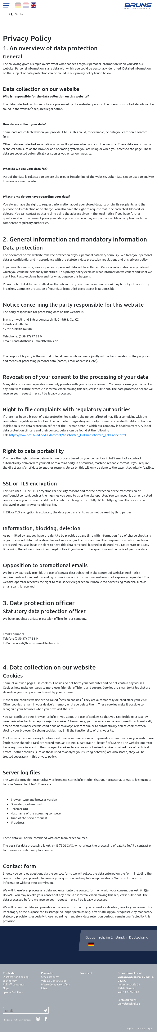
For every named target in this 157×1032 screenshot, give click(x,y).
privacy (141, 1028)
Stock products (50, 976)
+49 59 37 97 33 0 (128, 992)
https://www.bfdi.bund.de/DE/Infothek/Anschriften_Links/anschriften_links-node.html (67, 435)
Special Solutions (13, 992)
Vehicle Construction (54, 980)
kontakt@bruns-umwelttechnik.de (129, 1001)
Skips (6, 988)
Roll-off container (13, 984)
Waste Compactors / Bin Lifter (55, 986)
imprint (130, 1028)
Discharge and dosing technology (16, 978)
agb (150, 1028)
